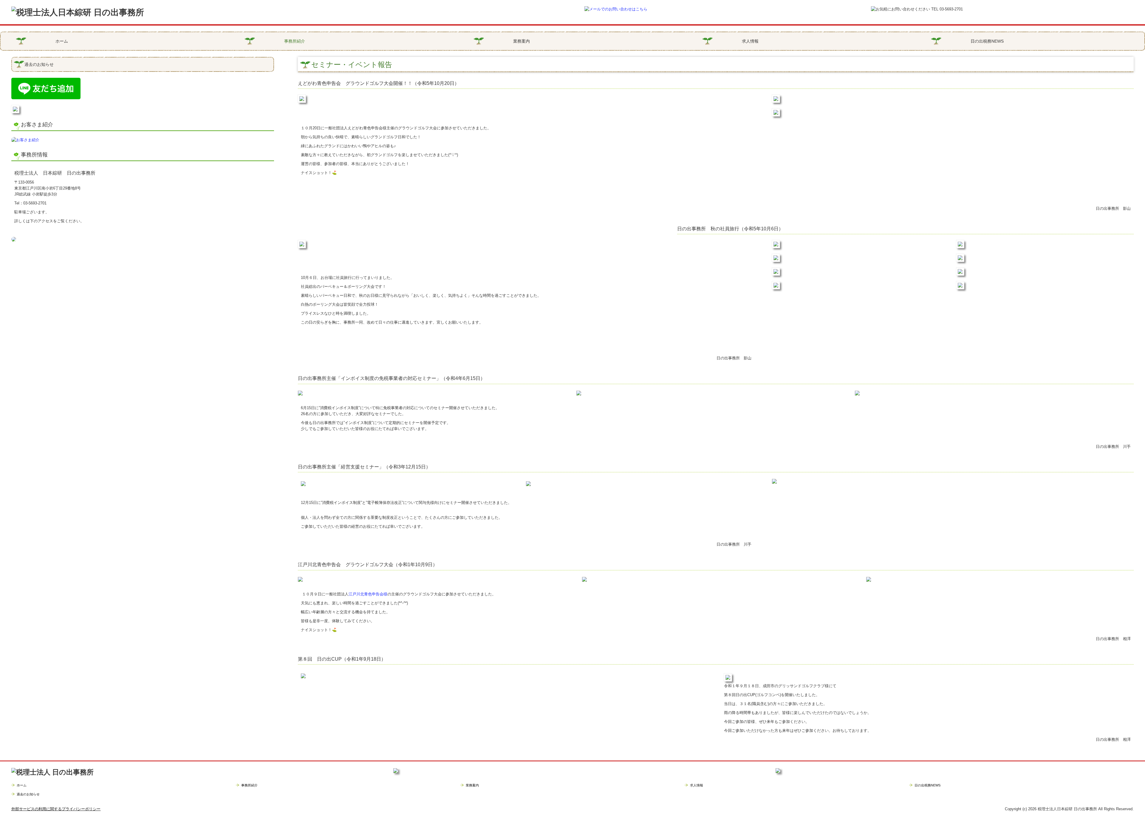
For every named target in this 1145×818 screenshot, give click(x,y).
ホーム (61, 41)
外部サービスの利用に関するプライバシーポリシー (55, 809)
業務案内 (521, 41)
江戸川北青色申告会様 (368, 594)
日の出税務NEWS (987, 41)
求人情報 (750, 41)
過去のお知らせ (39, 64)
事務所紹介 (294, 41)
